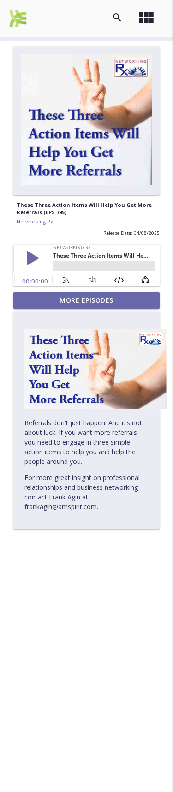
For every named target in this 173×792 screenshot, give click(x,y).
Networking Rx (35, 221)
